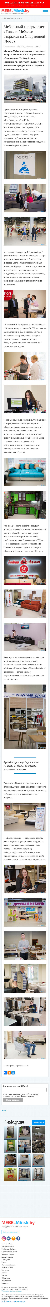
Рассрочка (5, 1270)
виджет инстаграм (39, 1178)
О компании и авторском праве (12, 1291)
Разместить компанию (10, 1232)
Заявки (4, 1273)
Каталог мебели (7, 1244)
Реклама (4, 1275)
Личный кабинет (7, 1268)
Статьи (4, 1262)
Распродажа (6, 1260)
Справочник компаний (9, 1252)
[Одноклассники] (9, 1072)
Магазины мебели (8, 1246)
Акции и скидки (7, 1257)
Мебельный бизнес (8, 18)
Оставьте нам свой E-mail (15, 1086)
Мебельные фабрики (9, 1249)
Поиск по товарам (8, 1254)
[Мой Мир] (13, 1072)
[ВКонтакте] (5, 1072)
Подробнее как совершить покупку (13, 1301)
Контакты (5, 1283)
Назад (4, 1111)
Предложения (6, 1281)
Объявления (6, 1278)
